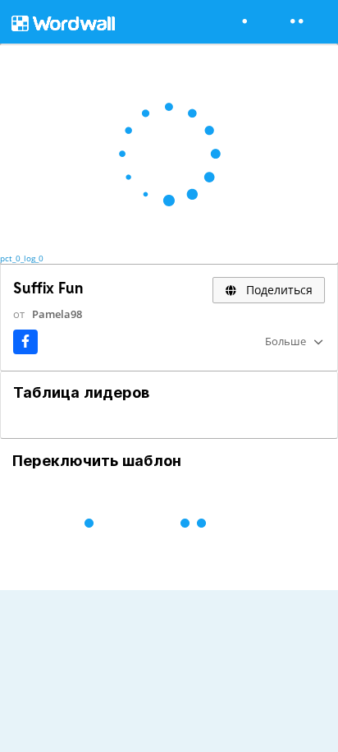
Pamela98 (57, 314)
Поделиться (278, 290)
